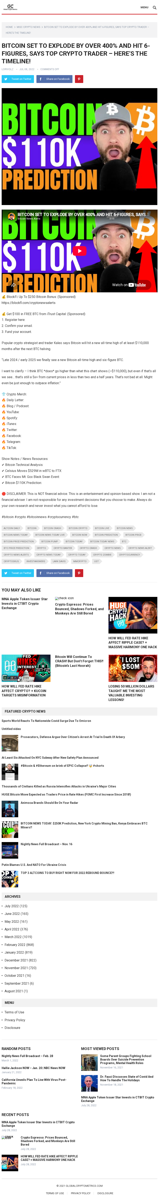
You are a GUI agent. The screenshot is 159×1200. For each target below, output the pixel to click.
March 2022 (13, 937)
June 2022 (12, 914)
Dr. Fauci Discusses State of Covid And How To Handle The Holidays (126, 1078)
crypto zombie (102, 554)
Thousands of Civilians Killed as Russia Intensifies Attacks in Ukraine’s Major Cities (59, 786)
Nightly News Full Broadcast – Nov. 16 (46, 844)
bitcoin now (79, 535)
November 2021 (16, 968)
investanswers (35, 561)
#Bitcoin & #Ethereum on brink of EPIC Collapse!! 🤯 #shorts (62, 765)
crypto (41, 548)
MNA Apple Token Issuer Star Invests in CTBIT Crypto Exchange (25, 603)
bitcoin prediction (106, 535)
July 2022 (12, 906)
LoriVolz (7, 69)
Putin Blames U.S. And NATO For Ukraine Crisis (34, 864)
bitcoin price (133, 535)
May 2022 (12, 922)
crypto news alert (140, 548)
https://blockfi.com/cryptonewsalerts (28, 303)
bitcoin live (102, 528)
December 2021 (16, 960)
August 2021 (14, 991)
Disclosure (12, 1028)
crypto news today (48, 554)
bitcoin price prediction (19, 541)
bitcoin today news (102, 541)
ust (96, 561)
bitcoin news (125, 528)
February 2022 (15, 945)
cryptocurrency (129, 554)
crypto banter (63, 548)
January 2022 (14, 952)
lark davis (59, 561)
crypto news (113, 548)
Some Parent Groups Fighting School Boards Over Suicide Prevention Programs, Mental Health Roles (125, 1059)
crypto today (77, 554)
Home (9, 27)
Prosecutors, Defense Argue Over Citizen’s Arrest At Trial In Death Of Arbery (73, 737)
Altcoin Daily (12, 528)
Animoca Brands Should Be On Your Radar (49, 802)
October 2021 (14, 976)
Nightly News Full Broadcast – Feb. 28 (27, 1056)
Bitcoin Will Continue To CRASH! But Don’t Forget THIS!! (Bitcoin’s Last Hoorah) (79, 661)
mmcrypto (80, 561)
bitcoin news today (16, 535)
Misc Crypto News (28, 27)
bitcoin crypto (78, 528)
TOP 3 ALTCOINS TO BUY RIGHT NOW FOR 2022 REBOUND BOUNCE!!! (67, 873)
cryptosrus (11, 561)
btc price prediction (16, 548)
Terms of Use (14, 1012)
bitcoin (32, 528)
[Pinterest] (79, 79)
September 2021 (17, 983)
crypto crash (88, 548)
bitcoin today (74, 541)
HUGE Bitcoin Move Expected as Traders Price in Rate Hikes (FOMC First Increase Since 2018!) (66, 794)
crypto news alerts (16, 554)
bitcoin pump (49, 541)
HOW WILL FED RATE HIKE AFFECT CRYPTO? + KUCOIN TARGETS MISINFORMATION (24, 690)
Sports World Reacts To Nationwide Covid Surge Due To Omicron (46, 720)
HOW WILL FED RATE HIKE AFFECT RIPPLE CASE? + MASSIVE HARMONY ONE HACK (132, 642)
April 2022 (12, 929)
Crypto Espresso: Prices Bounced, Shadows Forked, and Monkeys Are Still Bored (79, 608)
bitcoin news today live (50, 535)
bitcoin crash (52, 528)
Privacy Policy (15, 1020)
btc (124, 541)
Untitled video (11, 729)
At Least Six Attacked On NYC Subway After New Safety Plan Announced (50, 757)
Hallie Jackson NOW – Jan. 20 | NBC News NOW (33, 1068)
